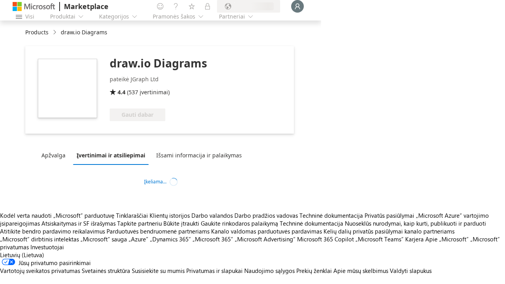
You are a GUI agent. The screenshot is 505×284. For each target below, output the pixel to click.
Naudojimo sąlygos (269, 271)
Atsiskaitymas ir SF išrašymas (78, 223)
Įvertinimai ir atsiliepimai (111, 155)
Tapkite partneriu (139, 223)
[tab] (55, 155)
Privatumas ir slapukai (214, 271)
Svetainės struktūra (106, 271)
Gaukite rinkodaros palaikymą (239, 223)
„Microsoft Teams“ (379, 239)
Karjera (414, 239)
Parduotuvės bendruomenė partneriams (158, 231)
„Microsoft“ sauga (103, 239)
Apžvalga (53, 155)
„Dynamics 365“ (170, 239)
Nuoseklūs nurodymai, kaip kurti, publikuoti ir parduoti (415, 223)
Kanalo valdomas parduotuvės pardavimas (266, 231)
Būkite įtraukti (181, 223)
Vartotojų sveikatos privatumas (40, 271)
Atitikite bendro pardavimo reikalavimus (52, 231)
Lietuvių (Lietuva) (22, 255)
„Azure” (138, 239)
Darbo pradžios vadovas (266, 215)
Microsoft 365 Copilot (325, 239)
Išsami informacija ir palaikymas (199, 155)
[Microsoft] (34, 6)
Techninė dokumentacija (331, 215)
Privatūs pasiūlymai (389, 215)
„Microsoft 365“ (213, 239)
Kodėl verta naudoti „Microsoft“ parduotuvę (57, 215)
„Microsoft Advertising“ (265, 239)
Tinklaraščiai (132, 215)
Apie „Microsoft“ (447, 239)
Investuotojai (47, 247)
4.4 (121, 92)
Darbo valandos (212, 215)
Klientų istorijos (170, 215)
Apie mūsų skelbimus (360, 271)
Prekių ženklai (314, 271)
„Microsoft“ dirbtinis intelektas (39, 239)
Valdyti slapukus (411, 271)
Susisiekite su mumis (158, 271)
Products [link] (37, 32)
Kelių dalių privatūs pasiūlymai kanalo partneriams (389, 231)
